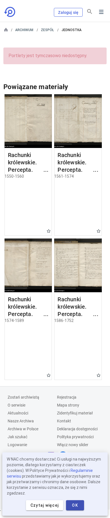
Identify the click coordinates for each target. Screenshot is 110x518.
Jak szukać (17, 437)
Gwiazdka (48, 231)
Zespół (47, 30)
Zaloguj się (68, 12)
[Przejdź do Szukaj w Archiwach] (10, 12)
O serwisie (16, 405)
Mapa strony (68, 405)
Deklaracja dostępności (77, 429)
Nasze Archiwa (21, 421)
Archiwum (24, 30)
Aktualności (18, 413)
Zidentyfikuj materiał (75, 413)
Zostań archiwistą (23, 397)
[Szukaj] (89, 11)
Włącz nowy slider (72, 444)
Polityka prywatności (75, 437)
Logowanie (17, 444)
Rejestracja (66, 397)
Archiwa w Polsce (23, 429)
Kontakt (64, 421)
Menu (101, 11)
